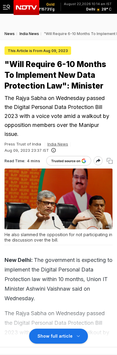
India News (57, 144)
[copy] (109, 161)
